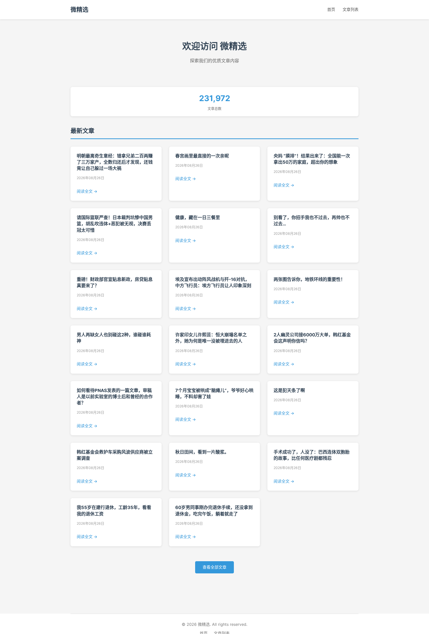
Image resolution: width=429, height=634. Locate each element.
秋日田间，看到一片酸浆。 (202, 452)
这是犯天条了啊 (289, 390)
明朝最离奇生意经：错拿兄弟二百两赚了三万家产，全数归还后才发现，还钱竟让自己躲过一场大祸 (115, 162)
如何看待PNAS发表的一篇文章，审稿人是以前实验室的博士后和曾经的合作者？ (115, 396)
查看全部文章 (214, 567)
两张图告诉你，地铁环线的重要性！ (309, 279)
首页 (331, 9)
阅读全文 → (87, 191)
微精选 (79, 9)
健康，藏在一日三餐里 (197, 217)
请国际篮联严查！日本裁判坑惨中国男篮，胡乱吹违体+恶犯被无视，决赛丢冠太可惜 (115, 224)
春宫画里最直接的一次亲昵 (202, 155)
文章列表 (350, 9)
